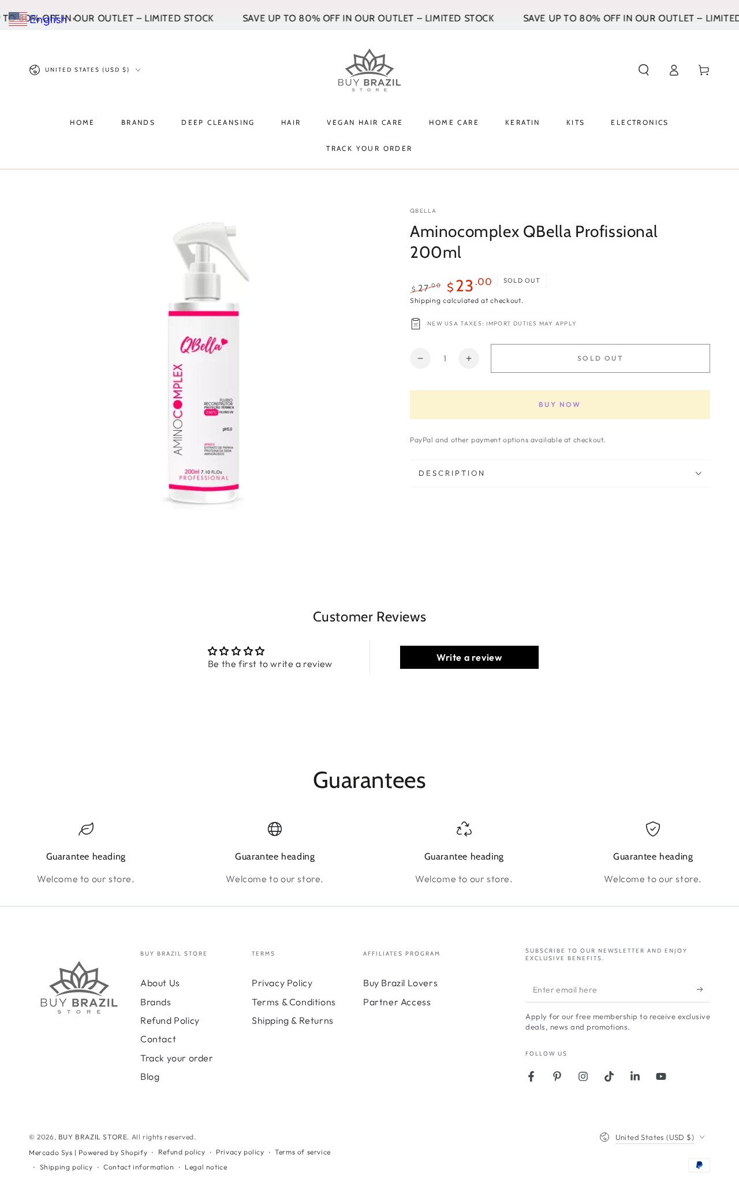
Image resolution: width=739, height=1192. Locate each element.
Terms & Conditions (294, 1002)
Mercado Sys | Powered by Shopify (88, 1152)
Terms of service (303, 1151)
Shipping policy (66, 1167)
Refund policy (182, 1151)
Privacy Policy (282, 983)
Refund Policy (170, 1020)
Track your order (177, 1058)
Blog (149, 1076)
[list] (369, 853)
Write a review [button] (469, 657)
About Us (160, 983)
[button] (644, 70)
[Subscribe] (703, 989)
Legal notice (206, 1167)
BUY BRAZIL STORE (93, 1136)
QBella (423, 210)
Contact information (138, 1167)
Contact (158, 1039)
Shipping (425, 300)
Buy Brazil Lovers (400, 983)
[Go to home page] (369, 70)
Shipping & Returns (293, 1020)
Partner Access (397, 1002)
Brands (155, 1002)
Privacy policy (240, 1151)
